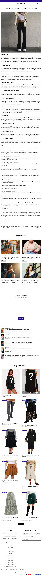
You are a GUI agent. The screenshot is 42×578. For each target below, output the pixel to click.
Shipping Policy (10, 557)
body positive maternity (9, 328)
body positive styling (8, 354)
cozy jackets (7, 334)
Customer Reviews (10, 555)
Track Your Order (10, 558)
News (21, 6)
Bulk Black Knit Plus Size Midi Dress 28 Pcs (30, 455)
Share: (2, 220)
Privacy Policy (10, 562)
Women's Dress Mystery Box (7, 395)
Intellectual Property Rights (10, 566)
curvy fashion (7, 341)
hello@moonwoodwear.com (12, 533)
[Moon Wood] (21, 3)
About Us (10, 545)
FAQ (10, 549)
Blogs (10, 553)
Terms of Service (10, 564)
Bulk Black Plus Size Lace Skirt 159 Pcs (29, 425)
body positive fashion (8, 347)
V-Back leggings (30, 58)
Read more (3, 260)
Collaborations (10, 551)
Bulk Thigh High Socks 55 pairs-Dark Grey (10, 423)
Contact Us (10, 547)
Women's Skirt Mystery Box (27, 395)
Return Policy (10, 560)
